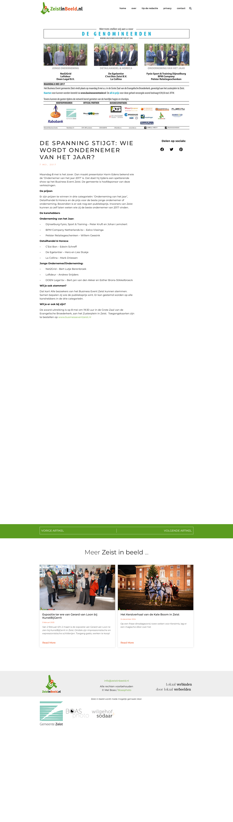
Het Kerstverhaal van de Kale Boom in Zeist (150, 614)
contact (181, 8)
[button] (190, 8)
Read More (49, 642)
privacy (167, 8)
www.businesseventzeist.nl (74, 317)
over (133, 8)
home (123, 8)
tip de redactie (150, 8)
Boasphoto (124, 690)
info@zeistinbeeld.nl (116, 680)
